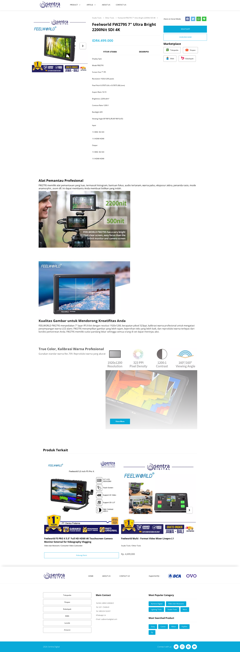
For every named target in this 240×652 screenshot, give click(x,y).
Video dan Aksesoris (176, 603)
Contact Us (121, 5)
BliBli (67, 616)
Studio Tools (97, 18)
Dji (152, 632)
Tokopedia (67, 595)
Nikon (173, 626)
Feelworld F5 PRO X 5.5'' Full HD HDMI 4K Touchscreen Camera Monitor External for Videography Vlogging (78, 540)
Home (90, 576)
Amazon (67, 630)
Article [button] (90, 5)
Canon (163, 626)
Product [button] (74, 5)
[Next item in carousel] (83, 46)
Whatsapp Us (101, 615)
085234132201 (103, 611)
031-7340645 (102, 607)
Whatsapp (185, 29)
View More (120, 421)
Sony (153, 626)
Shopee (67, 602)
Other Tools (110, 18)
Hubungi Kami (185, 37)
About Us (106, 5)
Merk (185, 609)
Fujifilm (184, 626)
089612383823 (105, 603)
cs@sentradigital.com (106, 619)
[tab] (110, 53)
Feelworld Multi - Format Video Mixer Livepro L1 (147, 538)
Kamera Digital (156, 603)
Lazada (67, 623)
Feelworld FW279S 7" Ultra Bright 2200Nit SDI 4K (137, 18)
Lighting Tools (156, 609)
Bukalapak (67, 609)
